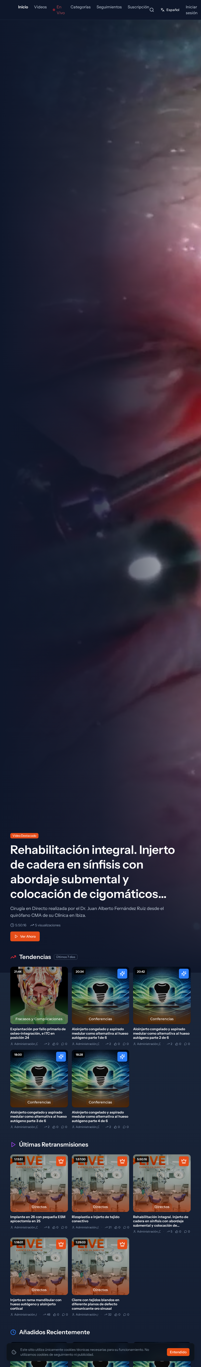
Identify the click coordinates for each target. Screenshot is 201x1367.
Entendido (178, 1352)
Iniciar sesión (192, 9)
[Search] (151, 9)
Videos (40, 6)
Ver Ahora (28, 936)
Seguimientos (109, 6)
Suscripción (138, 6)
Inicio (23, 6)
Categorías (81, 6)
